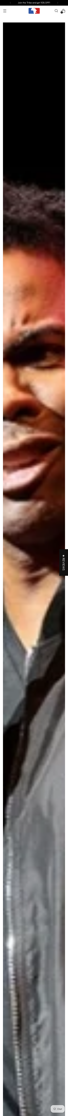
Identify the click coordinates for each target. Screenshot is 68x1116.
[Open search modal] (56, 10)
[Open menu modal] (4, 10)
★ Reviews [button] (64, 562)
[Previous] (10, 3)
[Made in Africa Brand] (34, 11)
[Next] (57, 3)
